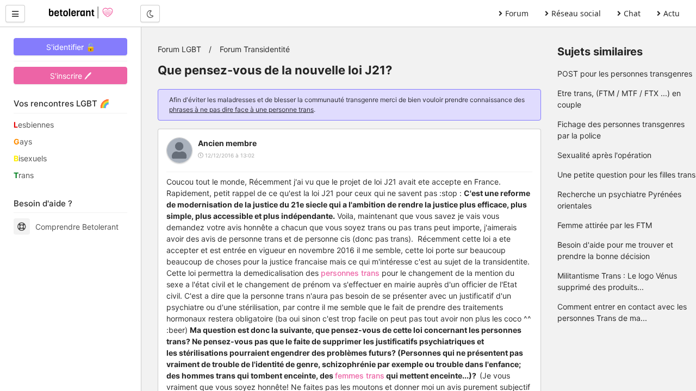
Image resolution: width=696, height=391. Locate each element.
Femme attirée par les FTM (604, 225)
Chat (632, 13)
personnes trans (350, 273)
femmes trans (359, 375)
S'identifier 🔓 (70, 47)
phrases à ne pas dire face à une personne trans (241, 109)
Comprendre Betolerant (77, 226)
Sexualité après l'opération (604, 155)
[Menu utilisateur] (15, 13)
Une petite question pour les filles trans (626, 174)
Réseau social (576, 13)
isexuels (30, 158)
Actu (671, 13)
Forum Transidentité (255, 49)
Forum (517, 13)
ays (23, 141)
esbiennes (34, 124)
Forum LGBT (179, 49)
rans (24, 175)
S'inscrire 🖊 (70, 75)
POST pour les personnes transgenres (624, 73)
